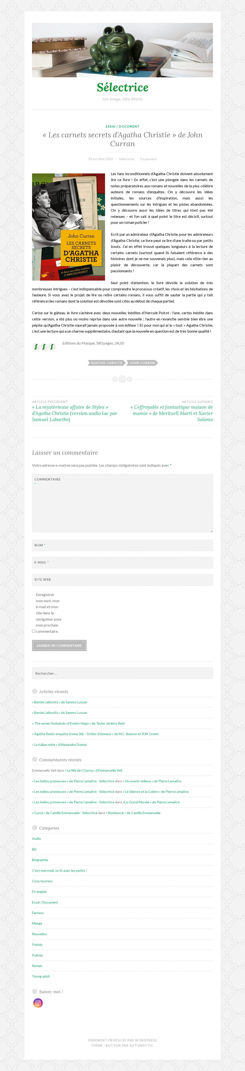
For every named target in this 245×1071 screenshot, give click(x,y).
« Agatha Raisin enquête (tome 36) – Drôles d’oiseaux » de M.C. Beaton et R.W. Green (95, 734)
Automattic (141, 1045)
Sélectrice (123, 87)
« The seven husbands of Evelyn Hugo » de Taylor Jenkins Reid (78, 723)
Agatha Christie (107, 363)
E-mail (41, 562)
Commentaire (46, 481)
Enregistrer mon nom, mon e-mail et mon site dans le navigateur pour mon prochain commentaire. (49, 612)
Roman (37, 966)
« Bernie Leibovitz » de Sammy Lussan (59, 702)
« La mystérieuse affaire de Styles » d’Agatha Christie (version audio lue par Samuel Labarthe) (74, 411)
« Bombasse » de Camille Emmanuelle (133, 813)
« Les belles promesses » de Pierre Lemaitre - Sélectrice (73, 781)
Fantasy (38, 913)
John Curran (142, 363)
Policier (37, 955)
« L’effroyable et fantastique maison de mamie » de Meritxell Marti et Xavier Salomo (171, 411)
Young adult (41, 976)
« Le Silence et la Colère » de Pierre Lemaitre (156, 791)
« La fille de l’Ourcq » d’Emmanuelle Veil (93, 770)
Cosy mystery (42, 881)
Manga (37, 923)
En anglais (39, 891)
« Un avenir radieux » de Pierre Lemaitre (152, 781)
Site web (42, 579)
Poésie (37, 944)
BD (34, 849)
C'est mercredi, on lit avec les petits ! (59, 870)
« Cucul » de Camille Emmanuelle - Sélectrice (64, 813)
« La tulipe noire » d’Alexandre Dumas (59, 744)
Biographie (40, 860)
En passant (148, 159)
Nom (39, 545)
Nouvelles (39, 934)
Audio (36, 838)
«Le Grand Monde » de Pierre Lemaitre (151, 802)
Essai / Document (122, 126)
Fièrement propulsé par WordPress (122, 1040)
